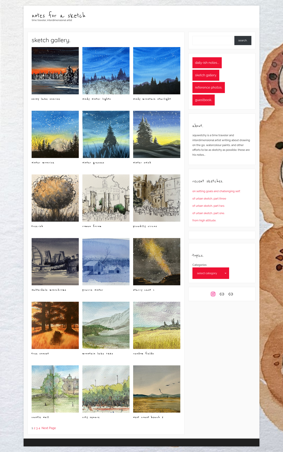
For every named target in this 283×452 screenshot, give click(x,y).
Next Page (49, 428)
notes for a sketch (58, 16)
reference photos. (208, 87)
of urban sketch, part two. (208, 205)
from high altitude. (204, 220)
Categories (199, 264)
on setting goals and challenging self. (216, 191)
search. (242, 40)
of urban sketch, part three (209, 198)
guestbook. (203, 100)
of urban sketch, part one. (208, 213)
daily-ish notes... (207, 63)
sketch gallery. (206, 75)
